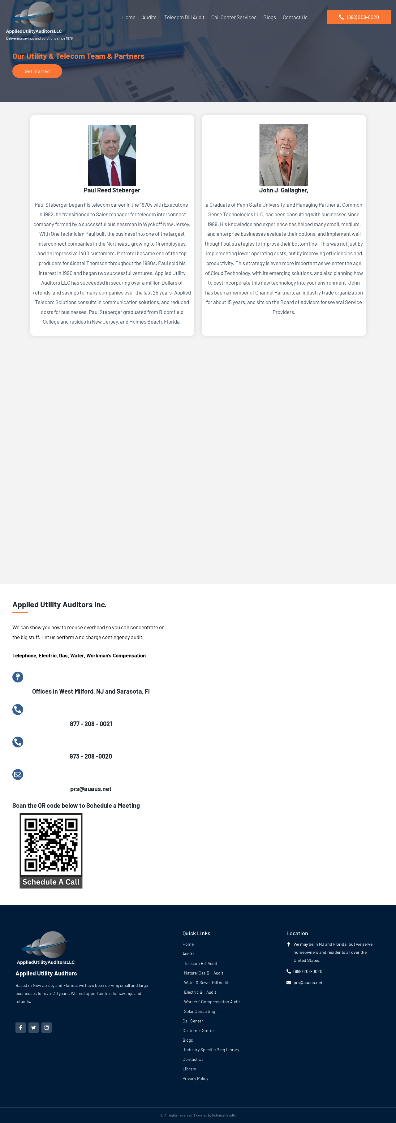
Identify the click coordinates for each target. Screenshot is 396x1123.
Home (129, 17)
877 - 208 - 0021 (91, 723)
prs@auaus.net (91, 788)
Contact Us (295, 17)
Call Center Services (233, 17)
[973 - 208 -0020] (17, 742)
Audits (149, 17)
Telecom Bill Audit (183, 17)
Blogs (269, 17)
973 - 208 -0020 (91, 756)
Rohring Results (224, 1115)
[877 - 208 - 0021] (17, 709)
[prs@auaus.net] (17, 774)
